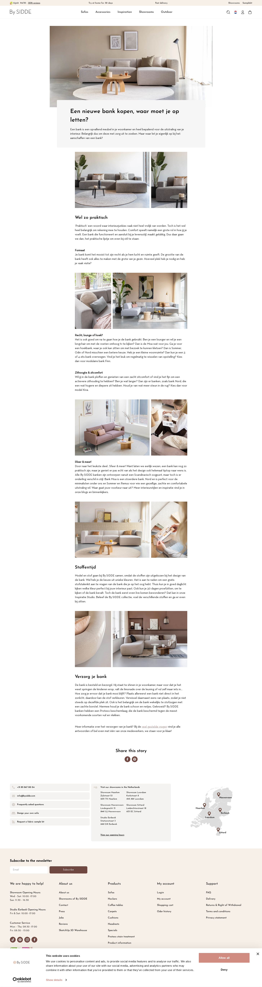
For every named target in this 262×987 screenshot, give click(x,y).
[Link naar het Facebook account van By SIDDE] (34, 940)
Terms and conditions (218, 911)
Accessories (102, 12)
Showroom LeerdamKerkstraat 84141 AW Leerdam (136, 795)
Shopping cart (165, 905)
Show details (54, 979)
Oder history (164, 911)
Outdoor (166, 12)
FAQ (208, 892)
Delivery (210, 899)
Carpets (112, 911)
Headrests (113, 924)
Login (160, 892)
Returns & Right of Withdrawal (223, 905)
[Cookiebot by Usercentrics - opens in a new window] (22, 980)
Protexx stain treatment (121, 936)
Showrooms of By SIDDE (73, 899)
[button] (84, 12)
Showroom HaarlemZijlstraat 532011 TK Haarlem (110, 795)
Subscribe (68, 870)
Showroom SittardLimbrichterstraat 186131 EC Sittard (136, 808)
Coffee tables (115, 905)
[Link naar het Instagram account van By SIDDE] (27, 940)
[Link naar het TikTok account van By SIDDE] (13, 940)
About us (64, 892)
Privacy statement (216, 917)
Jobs (61, 917)
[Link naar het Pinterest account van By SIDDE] (20, 940)
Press (62, 911)
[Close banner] (258, 954)
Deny (224, 969)
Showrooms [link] (234, 3)
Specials (112, 930)
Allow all (224, 957)
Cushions (113, 917)
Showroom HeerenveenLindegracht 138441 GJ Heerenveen (112, 808)
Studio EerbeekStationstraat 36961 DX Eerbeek (108, 821)
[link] (20, 12)
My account (164, 899)
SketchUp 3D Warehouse (73, 930)
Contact (63, 905)
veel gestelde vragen (154, 727)
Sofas (84, 12)
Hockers (112, 899)
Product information (119, 943)
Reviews (63, 924)
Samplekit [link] (247, 3)
